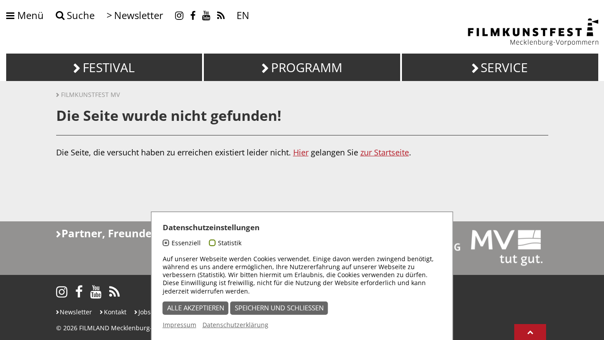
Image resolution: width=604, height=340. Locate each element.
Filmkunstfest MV (90, 94)
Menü (29, 16)
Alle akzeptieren (195, 308)
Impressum (179, 325)
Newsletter (76, 312)
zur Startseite (384, 152)
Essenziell (186, 243)
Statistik (229, 243)
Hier (301, 152)
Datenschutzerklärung (235, 325)
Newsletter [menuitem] (138, 15)
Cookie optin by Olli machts (419, 335)
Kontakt (115, 312)
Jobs (144, 312)
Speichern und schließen (279, 308)
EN (243, 15)
